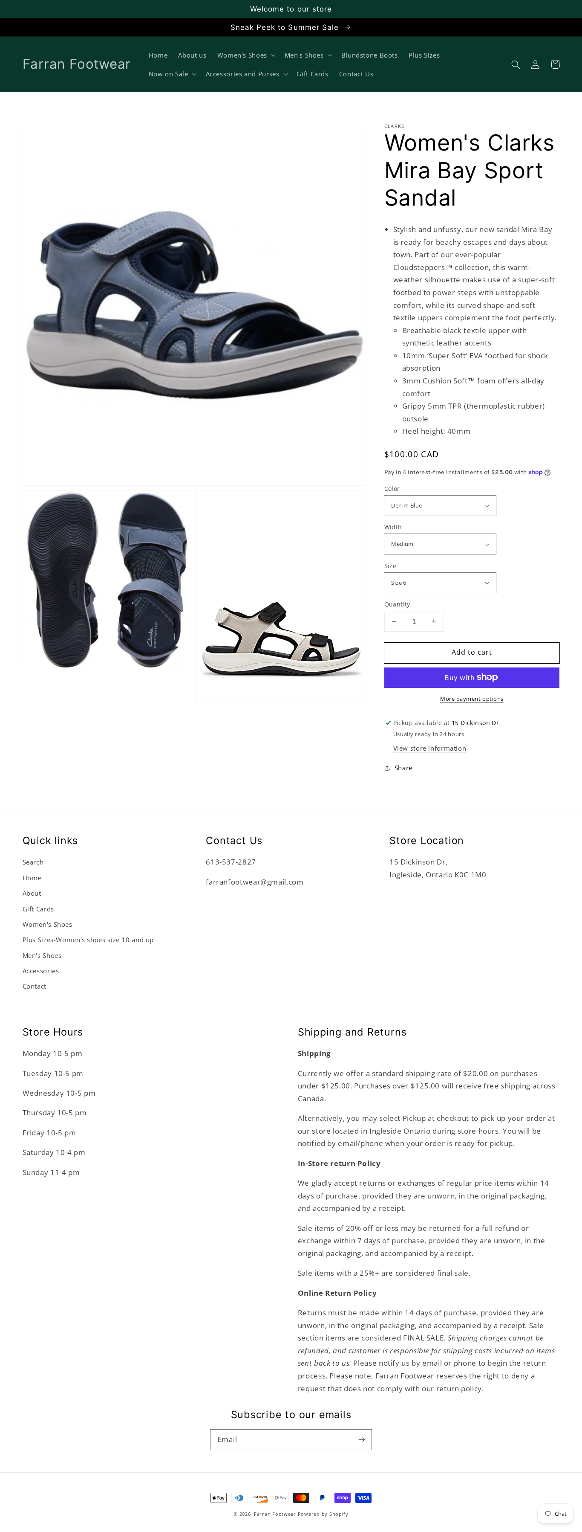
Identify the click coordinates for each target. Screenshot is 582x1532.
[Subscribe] (362, 1439)
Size (390, 565)
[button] (516, 64)
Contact (34, 986)
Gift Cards (38, 909)
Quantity (397, 604)
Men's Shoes (42, 955)
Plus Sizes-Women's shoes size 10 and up (88, 939)
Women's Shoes (47, 924)
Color (392, 488)
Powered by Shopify (323, 1514)
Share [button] (403, 767)
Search (33, 862)
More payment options (472, 698)
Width (393, 527)
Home (32, 877)
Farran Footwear (275, 1514)
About (32, 893)
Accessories (41, 970)
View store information (430, 747)
